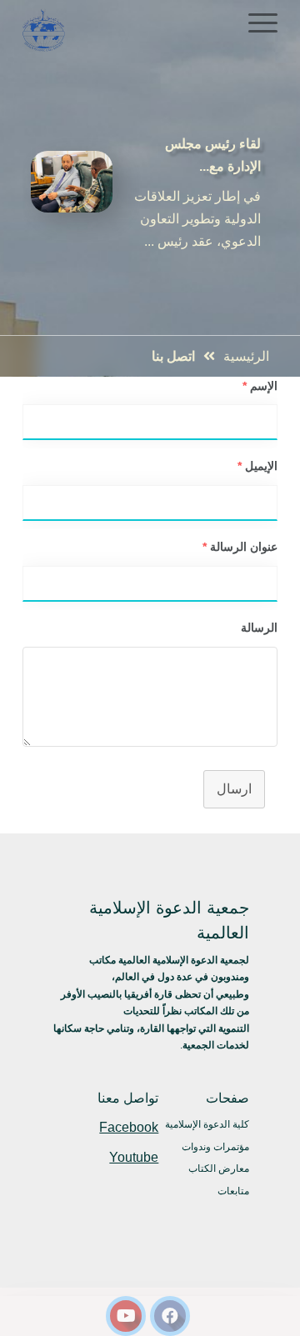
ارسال (234, 789)
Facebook (128, 1127)
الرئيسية (246, 356)
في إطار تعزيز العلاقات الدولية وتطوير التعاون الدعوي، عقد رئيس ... (197, 218)
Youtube (133, 1157)
